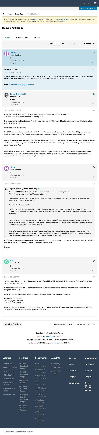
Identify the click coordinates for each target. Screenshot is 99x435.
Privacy (88, 376)
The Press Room (56, 372)
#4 (93, 277)
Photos (37, 37)
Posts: (12, 63)
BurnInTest (8, 364)
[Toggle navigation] (95, 3)
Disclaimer (89, 364)
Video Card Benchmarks (41, 371)
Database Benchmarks (41, 401)
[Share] (92, 62)
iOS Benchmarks (41, 413)
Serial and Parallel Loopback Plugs (24, 398)
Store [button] (41, 3)
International (91, 358)
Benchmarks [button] (24, 3)
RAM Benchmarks (41, 383)
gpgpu (24, 85)
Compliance (74, 383)
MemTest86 (9, 375)
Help (71, 324)
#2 (94, 110)
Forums (64, 3)
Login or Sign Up (86, 8)
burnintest (13, 85)
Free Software (9, 394)
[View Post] (38, 189)
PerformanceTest (11, 367)
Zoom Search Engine (9, 389)
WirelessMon (9, 379)
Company (56, 364)
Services (72, 358)
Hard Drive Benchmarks (41, 377)
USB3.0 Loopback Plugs (24, 366)
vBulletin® (49, 336)
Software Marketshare (41, 395)
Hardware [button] (14, 3)
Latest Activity (22, 37)
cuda (19, 85)
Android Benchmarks (41, 407)
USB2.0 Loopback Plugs (24, 374)
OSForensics (9, 371)
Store (71, 364)
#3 (94, 184)
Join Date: (13, 61)
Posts (7, 37)
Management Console (9, 383)
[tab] (7, 37)
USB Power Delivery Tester (24, 388)
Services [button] (34, 3)
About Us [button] (55, 3)
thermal (31, 85)
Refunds (88, 370)
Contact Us (80, 324)
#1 (94, 69)
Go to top (91, 324)
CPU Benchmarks (41, 365)
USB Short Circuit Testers (24, 407)
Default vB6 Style (11, 324)
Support (47, 3)
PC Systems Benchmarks (41, 389)
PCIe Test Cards (24, 381)
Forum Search (60, 324)
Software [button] (5, 3)
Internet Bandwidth (40, 419)
